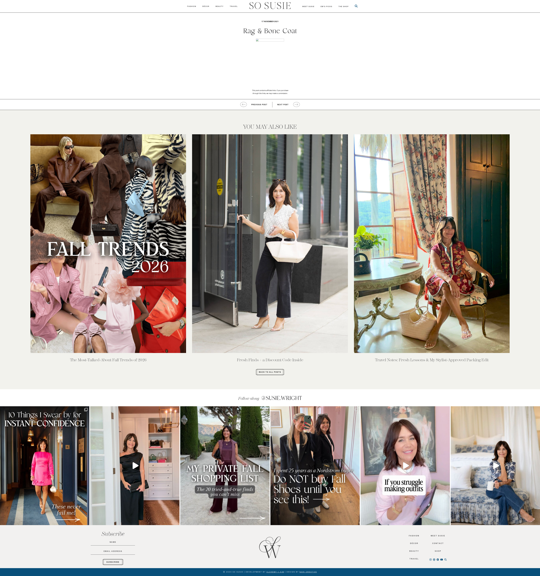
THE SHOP (343, 7)
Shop (438, 552)
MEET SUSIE (308, 7)
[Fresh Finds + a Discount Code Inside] (270, 243)
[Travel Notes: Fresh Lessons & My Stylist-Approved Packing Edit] (432, 243)
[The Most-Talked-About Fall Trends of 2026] (108, 243)
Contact (438, 544)
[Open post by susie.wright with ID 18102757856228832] (225, 465)
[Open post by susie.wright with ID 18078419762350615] (315, 465)
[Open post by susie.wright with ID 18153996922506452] (405, 465)
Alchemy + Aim (275, 572)
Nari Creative (308, 572)
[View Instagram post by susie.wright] (86, 409)
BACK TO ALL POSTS (270, 372)
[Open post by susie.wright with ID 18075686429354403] (495, 465)
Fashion (191, 7)
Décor (205, 7)
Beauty (220, 7)
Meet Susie (438, 536)
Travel (234, 7)
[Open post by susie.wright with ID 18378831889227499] (44, 465)
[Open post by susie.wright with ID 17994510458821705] (134, 465)
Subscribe (112, 562)
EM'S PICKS (326, 7)
